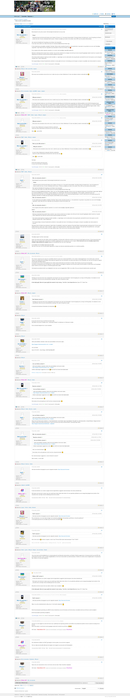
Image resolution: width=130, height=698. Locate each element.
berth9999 (35, 91)
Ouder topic (18, 682)
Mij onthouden (109, 41)
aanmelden (111, 28)
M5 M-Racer (33, 372)
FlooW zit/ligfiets (110, 74)
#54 (101, 71)
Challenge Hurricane (39, 372)
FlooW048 (108, 77)
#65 (101, 360)
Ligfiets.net (96, 13)
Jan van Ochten (22, 343)
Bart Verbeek (21, 279)
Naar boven (22, 694)
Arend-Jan (108, 71)
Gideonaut (108, 132)
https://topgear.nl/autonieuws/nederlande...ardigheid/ (43, 423)
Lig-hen (34, 409)
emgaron (35, 68)
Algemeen (21, 19)
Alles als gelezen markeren (53, 694)
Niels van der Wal (29, 68)
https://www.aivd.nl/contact (63, 469)
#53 (101, 29)
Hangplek (25, 19)
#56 (101, 117)
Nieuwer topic (24, 682)
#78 (101, 662)
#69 (101, 466)
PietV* (61, 256)
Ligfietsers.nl (17, 694)
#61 (101, 275)
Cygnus (39, 91)
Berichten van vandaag (43, 694)
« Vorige (21, 685)
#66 (101, 382)
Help (114, 13)
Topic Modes (101, 26)
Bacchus (21, 366)
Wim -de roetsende (21, 35)
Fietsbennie (31, 659)
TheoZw (45, 549)
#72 (101, 530)
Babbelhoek (110, 55)
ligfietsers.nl (16, 19)
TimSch (26, 507)
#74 (101, 572)
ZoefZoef (108, 58)
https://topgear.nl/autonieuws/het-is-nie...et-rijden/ (42, 344)
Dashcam (110, 50)
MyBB (22, 696)
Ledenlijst (108, 13)
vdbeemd (23, 485)
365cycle (23, 68)
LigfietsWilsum (108, 65)
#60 (101, 256)
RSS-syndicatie (62, 694)
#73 (101, 552)
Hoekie (30, 91)
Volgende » (31, 685)
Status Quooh (107, 93)
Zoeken (102, 13)
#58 (101, 174)
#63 (101, 318)
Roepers (34, 549)
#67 (101, 411)
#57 (101, 140)
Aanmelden (24, 16)
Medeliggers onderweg (110, 96)
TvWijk (21, 322)
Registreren (30, 16)
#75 (101, 594)
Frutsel (21, 301)
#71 (101, 510)
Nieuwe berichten (34, 694)
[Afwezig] (24, 77)
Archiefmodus (27, 694)
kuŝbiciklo (108, 100)
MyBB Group (29, 696)
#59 (101, 234)
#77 (101, 639)
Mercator (34, 507)
